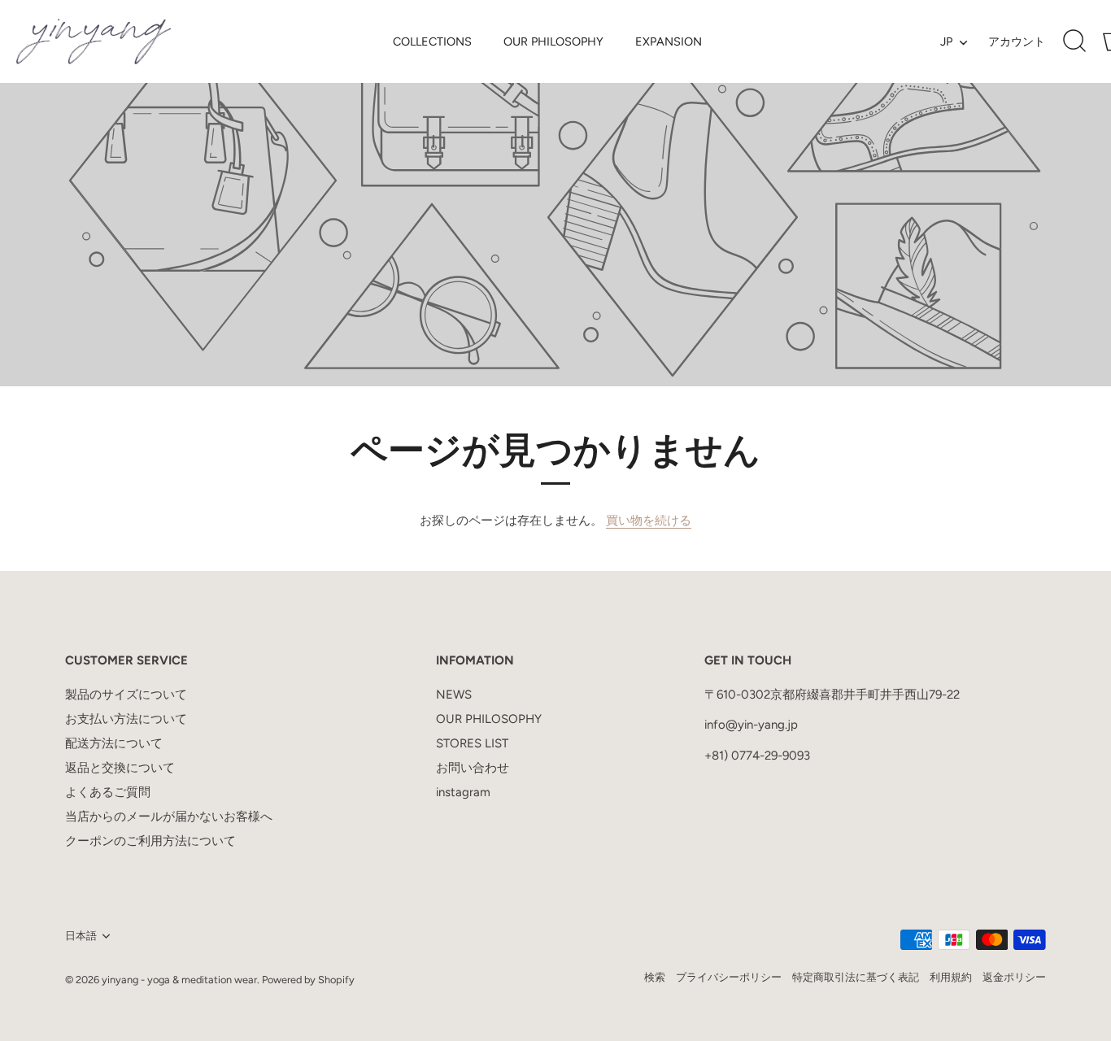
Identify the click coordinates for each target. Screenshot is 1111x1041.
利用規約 (951, 977)
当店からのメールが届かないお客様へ (168, 816)
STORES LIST (472, 743)
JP (946, 41)
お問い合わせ (472, 767)
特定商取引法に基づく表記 (855, 977)
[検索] (1074, 41)
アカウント (1016, 41)
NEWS (454, 694)
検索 (654, 977)
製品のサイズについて (126, 694)
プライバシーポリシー (729, 977)
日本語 (81, 936)
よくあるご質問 (107, 792)
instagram (463, 792)
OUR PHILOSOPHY (553, 41)
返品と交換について (120, 767)
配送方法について (114, 743)
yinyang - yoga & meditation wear (179, 979)
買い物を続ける (648, 520)
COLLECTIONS (432, 41)
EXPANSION (668, 41)
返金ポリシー (1014, 977)
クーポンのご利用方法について (150, 841)
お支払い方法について (126, 719)
